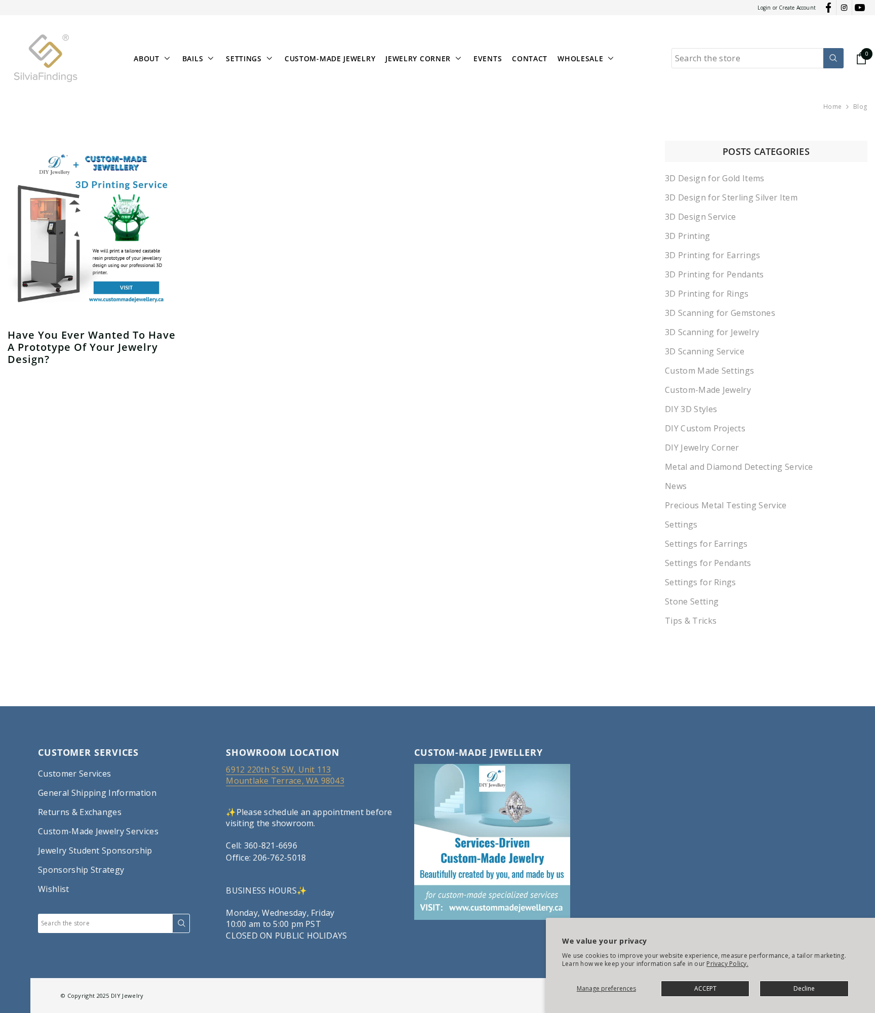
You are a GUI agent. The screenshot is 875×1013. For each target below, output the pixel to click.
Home (832, 106)
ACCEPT (705, 988)
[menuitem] (766, 178)
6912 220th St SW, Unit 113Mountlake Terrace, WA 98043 (285, 775)
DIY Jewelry (127, 995)
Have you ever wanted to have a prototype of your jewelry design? (92, 347)
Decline (804, 988)
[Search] (757, 58)
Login (764, 7)
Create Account (797, 7)
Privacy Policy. (727, 963)
